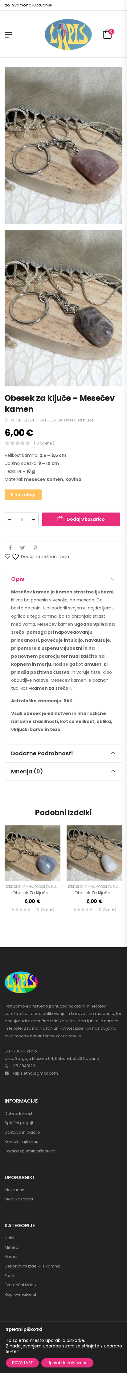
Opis (17, 579)
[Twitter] (22, 547)
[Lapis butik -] (68, 34)
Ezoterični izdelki (21, 1285)
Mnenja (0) (27, 771)
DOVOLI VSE (22, 1362)
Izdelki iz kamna (19, 886)
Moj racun (14, 1190)
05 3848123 (24, 1066)
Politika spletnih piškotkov (30, 1151)
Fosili (9, 1276)
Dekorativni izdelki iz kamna (32, 1266)
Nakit (9, 1238)
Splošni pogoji (19, 1123)
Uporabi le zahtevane (67, 1362)
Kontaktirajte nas (21, 1141)
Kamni (11, 1256)
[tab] (63, 579)
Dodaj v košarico (86, 519)
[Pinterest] (35, 547)
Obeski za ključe (78, 420)
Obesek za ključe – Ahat (37, 893)
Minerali (12, 1247)
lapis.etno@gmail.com (35, 1073)
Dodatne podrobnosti (42, 753)
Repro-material (20, 1294)
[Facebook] (10, 547)
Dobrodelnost (18, 1113)
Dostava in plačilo (22, 1132)
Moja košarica (19, 1199)
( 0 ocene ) (44, 443)
